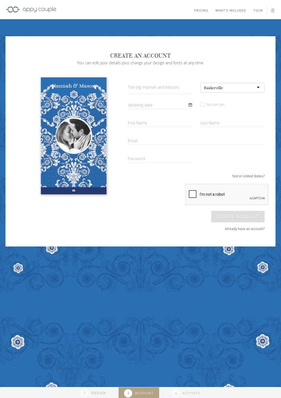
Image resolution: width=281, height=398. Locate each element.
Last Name (210, 122)
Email (132, 140)
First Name (137, 122)
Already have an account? (245, 228)
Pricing (201, 10)
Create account (238, 216)
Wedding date (140, 105)
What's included (230, 10)
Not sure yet (215, 104)
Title (153, 87)
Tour (258, 10)
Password (136, 158)
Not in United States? (248, 176)
